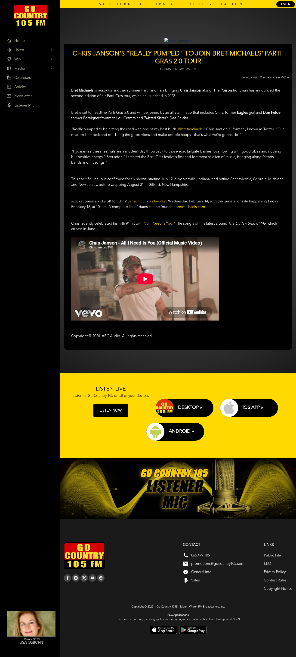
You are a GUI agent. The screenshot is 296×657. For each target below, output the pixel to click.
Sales (195, 580)
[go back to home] (84, 555)
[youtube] (92, 578)
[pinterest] (101, 578)
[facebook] (67, 578)
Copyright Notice (278, 588)
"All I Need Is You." (159, 223)
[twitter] (84, 578)
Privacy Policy (275, 572)
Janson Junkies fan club (147, 201)
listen (285, 4)
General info (201, 572)
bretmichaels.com (190, 207)
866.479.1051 (201, 555)
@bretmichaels (190, 129)
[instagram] (76, 578)
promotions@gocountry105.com (217, 563)
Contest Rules (275, 580)
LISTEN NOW (111, 410)
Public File (272, 555)
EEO (267, 563)
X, (230, 129)
